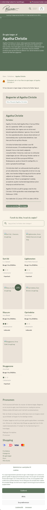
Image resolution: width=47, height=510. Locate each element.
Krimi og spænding (12, 206)
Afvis (23, 496)
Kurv (4, 458)
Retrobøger (23, 206)
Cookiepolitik (19, 507)
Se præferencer (23, 502)
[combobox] (23, 223)
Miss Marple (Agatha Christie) (17, 102)
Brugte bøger (7, 456)
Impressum (28, 507)
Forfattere (6, 451)
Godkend (23, 490)
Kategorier (6, 453)
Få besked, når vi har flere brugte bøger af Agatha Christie (23, 81)
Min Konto (6, 461)
